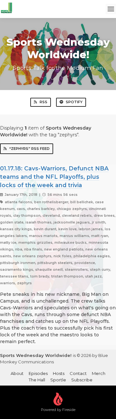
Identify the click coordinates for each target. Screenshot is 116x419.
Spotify (74, 102)
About (17, 373)
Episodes (38, 373)
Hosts (58, 373)
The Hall (37, 379)
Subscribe (81, 379)
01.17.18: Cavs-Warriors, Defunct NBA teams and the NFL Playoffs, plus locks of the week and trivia (54, 177)
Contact (78, 373)
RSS (43, 102)
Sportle (58, 379)
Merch (98, 373)
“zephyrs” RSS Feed (29, 148)
